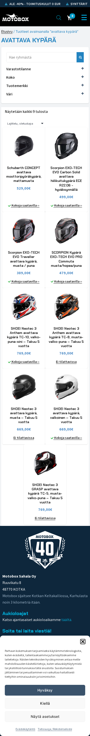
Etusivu (6, 31)
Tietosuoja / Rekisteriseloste (55, 729)
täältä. (66, 619)
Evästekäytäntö (25, 729)
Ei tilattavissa (66, 361)
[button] (82, 641)
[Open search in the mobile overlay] (58, 17)
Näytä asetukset (45, 716)
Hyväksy (45, 690)
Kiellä (45, 703)
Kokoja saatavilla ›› (25, 205)
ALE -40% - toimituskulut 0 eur (34, 4)
